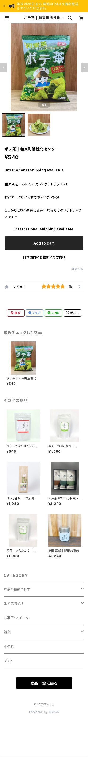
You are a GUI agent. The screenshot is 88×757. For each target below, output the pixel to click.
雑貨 (7, 632)
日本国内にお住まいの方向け (44, 257)
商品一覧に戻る (44, 683)
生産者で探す (14, 603)
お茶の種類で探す (17, 589)
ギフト (8, 661)
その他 (9, 646)
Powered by (39, 712)
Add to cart (44, 243)
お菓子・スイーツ (16, 618)
